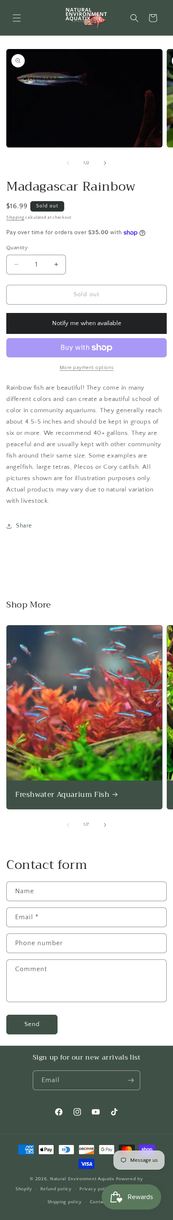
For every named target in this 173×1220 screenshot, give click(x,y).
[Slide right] (105, 163)
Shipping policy (64, 1201)
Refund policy (56, 1189)
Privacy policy (95, 1189)
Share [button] (24, 525)
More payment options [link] (87, 367)
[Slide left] (68, 163)
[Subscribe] (130, 1080)
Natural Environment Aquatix (82, 1178)
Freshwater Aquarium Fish (62, 794)
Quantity (17, 248)
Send (32, 1024)
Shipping (15, 217)
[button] (17, 18)
